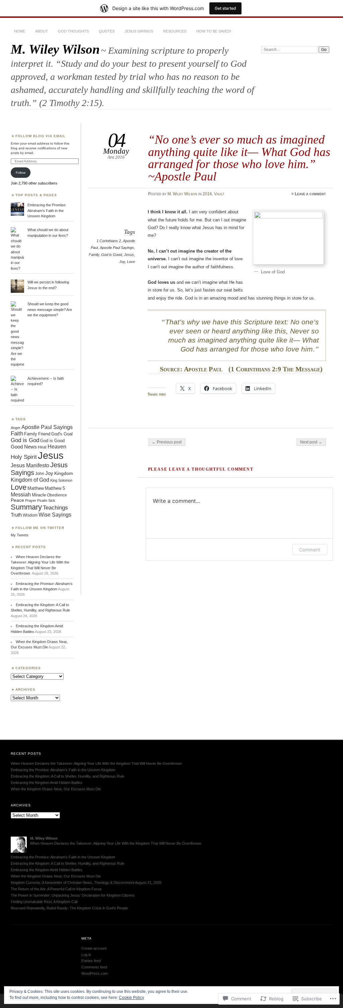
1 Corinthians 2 (108, 241)
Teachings (55, 508)
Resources (174, 31)
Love (131, 262)
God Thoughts (73, 31)
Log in (86, 955)
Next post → (311, 442)
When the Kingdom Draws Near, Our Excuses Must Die (56, 789)
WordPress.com (94, 973)
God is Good (111, 255)
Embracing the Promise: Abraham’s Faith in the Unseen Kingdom (63, 770)
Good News (24, 446)
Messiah (21, 494)
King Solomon (61, 480)
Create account (94, 948)
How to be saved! (213, 31)
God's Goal (62, 434)
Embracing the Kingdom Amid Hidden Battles (46, 783)
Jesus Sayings (139, 31)
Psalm (42, 500)
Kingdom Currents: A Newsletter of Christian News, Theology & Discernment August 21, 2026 (86, 883)
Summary (26, 507)
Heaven (57, 446)
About (41, 31)
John (39, 473)
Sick (51, 500)
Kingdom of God (30, 480)
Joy (122, 262)
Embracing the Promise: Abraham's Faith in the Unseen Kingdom (46, 210)
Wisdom (30, 515)
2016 (207, 194)
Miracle (39, 494)
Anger (15, 428)
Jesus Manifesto (30, 465)
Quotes (107, 31)
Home (19, 31)
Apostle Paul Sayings (117, 248)
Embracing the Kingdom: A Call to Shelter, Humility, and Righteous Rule (67, 776)
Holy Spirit (24, 457)
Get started (225, 8)
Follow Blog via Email (40, 136)
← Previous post (167, 442)
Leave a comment (310, 194)
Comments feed (94, 967)
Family (94, 255)
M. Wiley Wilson (55, 49)
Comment (309, 549)
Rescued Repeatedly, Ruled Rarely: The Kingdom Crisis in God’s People (69, 908)
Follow (20, 172)
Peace (17, 500)
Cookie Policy (131, 997)
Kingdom (63, 473)
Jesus (129, 255)
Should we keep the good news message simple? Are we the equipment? (49, 309)
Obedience (57, 495)
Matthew (35, 488)
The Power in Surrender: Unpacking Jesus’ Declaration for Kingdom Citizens (73, 895)
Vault (219, 194)
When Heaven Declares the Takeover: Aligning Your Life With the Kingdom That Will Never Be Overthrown (97, 763)
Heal (42, 447)
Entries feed (91, 961)
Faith (17, 433)
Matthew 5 (55, 488)
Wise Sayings (55, 515)
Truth (16, 515)
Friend (44, 433)
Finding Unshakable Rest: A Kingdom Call (44, 902)
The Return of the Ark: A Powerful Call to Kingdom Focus (56, 889)
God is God (25, 440)
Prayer (30, 500)
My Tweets (19, 535)
